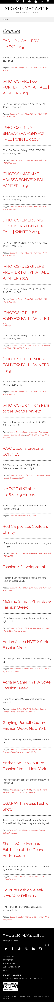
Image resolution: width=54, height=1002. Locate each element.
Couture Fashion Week (27, 749)
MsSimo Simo (30, 628)
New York (38, 68)
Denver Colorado (18, 435)
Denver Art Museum (35, 876)
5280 (16, 345)
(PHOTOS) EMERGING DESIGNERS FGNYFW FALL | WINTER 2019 (23, 226)
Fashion (21, 68)
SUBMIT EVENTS (10, 963)
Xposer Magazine (27, 8)
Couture (13, 68)
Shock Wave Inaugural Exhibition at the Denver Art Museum (24, 849)
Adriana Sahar (16, 709)
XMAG (5, 970)
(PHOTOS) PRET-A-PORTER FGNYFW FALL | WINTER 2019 (26, 87)
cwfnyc (41, 749)
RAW (21, 478)
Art (20, 432)
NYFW (5, 70)
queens (15, 478)
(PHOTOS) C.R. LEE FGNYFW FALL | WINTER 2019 (26, 318)
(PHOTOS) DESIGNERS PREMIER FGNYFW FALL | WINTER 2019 (27, 272)
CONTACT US (9, 957)
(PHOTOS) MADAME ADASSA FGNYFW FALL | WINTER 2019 (25, 180)
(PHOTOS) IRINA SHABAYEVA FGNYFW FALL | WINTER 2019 (23, 133)
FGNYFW (29, 68)
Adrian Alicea (15, 669)
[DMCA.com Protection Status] (10, 990)
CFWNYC (27, 709)
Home (46, 945)
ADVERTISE (8, 960)
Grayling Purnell (9, 752)
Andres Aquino (16, 790)
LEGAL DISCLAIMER (11, 967)
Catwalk (22, 345)
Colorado (26, 432)
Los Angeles (39, 435)
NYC (45, 68)
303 (11, 345)
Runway (12, 117)
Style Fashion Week (17, 631)
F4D (19, 553)
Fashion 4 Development (32, 553)
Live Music (29, 475)
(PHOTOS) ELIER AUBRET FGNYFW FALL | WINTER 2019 (26, 365)
